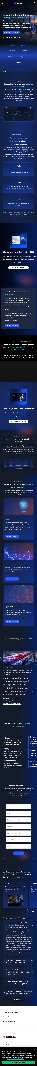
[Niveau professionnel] (18, 833)
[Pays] (18, 846)
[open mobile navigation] (2, 3)
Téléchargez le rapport (17, 267)
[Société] (18, 826)
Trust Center (6, 1044)
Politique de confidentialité (10, 1042)
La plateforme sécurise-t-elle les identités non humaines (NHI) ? (17, 983)
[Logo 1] (12, 51)
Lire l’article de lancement (11, 37)
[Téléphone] (18, 839)
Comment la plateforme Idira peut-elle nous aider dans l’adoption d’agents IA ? (19, 992)
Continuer (17, 853)
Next (33, 910)
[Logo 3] (11, 57)
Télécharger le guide (17, 421)
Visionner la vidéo (10, 32)
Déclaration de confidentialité (15, 1059)
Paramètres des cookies (18, 1062)
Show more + (18, 999)
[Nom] (18, 813)
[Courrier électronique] (18, 819)
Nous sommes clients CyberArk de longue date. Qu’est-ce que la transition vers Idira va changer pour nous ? (19, 925)
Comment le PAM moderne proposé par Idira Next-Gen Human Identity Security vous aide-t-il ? (19, 972)
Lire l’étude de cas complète (12, 703)
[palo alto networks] (18, 3)
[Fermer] (35, 1049)
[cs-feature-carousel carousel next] (35, 658)
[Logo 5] (18, 63)
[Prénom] (18, 806)
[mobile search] (35, 3)
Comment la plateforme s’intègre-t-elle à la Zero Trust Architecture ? (19, 961)
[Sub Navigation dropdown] (18, 71)
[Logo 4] (25, 57)
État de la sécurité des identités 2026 (18, 212)
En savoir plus (11, 325)
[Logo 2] (24, 51)
